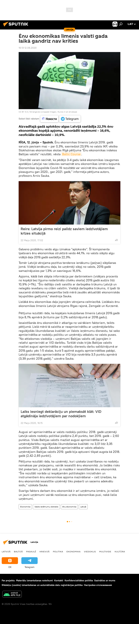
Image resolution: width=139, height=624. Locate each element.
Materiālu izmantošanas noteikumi (34, 580)
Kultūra (120, 551)
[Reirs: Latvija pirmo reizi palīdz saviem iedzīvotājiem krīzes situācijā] (69, 203)
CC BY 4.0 (23, 111)
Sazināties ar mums (104, 580)
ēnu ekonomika (69, 506)
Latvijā (83, 506)
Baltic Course (71, 154)
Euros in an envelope (67, 111)
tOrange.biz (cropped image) (43, 111)
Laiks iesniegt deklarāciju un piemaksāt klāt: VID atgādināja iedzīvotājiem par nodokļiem (61, 413)
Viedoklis (90, 551)
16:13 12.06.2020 (28, 47)
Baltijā (18, 551)
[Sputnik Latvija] (17, 26)
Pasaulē (31, 551)
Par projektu (8, 580)
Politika (58, 551)
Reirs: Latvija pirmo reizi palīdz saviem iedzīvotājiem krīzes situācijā (64, 231)
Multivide (105, 551)
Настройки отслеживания (98, 585)
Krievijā (44, 551)
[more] (116, 240)
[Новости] (49, 118)
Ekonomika (25, 506)
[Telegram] (70, 118)
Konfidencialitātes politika (79, 580)
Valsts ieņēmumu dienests (46, 506)
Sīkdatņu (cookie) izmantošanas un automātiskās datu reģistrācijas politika (42, 585)
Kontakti (58, 580)
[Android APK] (12, 594)
